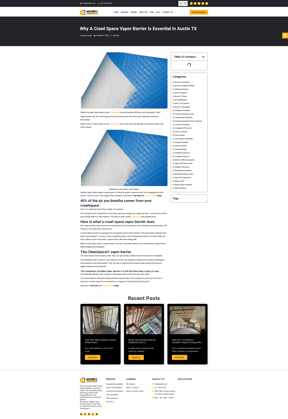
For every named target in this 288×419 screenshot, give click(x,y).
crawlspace (115, 112)
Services (124, 12)
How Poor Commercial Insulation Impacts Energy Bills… (187, 341)
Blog (158, 12)
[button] (203, 56)
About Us (143, 12)
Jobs (152, 12)
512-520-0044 (150, 196)
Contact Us (168, 12)
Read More (92, 357)
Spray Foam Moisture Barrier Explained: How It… (142, 341)
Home (116, 12)
